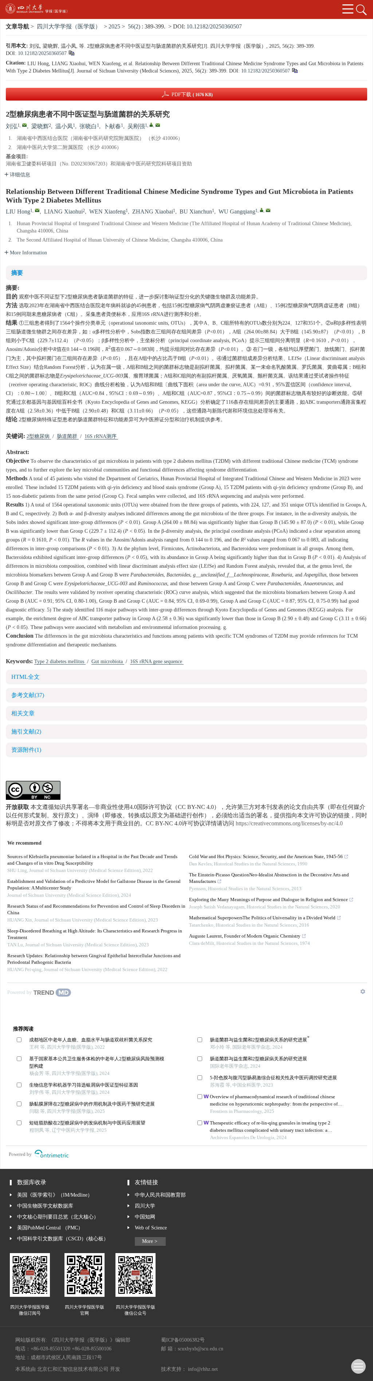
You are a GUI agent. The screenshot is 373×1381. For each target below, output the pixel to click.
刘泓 (11, 126)
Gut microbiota (107, 662)
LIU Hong (18, 211)
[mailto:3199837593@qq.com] (24, 125)
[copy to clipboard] (294, 71)
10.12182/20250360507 (214, 26)
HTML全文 (25, 677)
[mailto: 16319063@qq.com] (268, 210)
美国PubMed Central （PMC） (50, 1228)
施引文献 (26, 731)
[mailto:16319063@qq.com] (157, 125)
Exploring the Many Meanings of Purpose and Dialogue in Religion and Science (268, 900)
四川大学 (145, 1206)
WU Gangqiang (237, 211)
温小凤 (64, 126)
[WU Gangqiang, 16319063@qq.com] (261, 210)
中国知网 (145, 1217)
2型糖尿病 (39, 436)
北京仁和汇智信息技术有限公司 (73, 1369)
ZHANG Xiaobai (152, 211)
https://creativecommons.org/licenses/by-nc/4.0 (289, 823)
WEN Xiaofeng (107, 211)
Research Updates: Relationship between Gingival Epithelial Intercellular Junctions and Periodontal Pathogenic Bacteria (94, 959)
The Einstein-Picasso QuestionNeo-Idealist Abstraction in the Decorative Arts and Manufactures (269, 878)
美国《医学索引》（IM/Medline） (55, 1195)
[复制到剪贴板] (71, 54)
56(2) (135, 26)
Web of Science (151, 1228)
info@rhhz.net (203, 1369)
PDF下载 (192, 95)
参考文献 (27, 695)
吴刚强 (136, 126)
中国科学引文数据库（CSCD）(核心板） (63, 1239)
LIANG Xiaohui (63, 211)
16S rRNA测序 (101, 436)
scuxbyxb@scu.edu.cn (200, 1349)
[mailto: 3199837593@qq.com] (37, 210)
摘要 (17, 273)
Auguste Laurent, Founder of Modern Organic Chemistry (245, 936)
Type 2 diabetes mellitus (60, 662)
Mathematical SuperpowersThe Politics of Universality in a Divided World (262, 918)
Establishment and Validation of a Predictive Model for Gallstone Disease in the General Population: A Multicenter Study (94, 885)
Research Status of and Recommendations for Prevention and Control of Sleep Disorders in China (96, 910)
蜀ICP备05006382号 (183, 1340)
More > (149, 1241)
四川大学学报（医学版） (69, 26)
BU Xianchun (196, 211)
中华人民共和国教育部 (160, 1195)
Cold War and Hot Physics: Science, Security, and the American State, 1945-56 (266, 857)
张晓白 (88, 126)
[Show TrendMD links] (363, 991)
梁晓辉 (40, 126)
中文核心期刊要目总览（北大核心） (58, 1217)
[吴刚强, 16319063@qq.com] (151, 124)
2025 (114, 26)
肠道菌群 (68, 436)
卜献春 (112, 126)
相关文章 (23, 713)
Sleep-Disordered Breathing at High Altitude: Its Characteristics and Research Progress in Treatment (94, 934)
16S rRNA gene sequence (157, 662)
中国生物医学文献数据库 (45, 1206)
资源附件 (26, 750)
